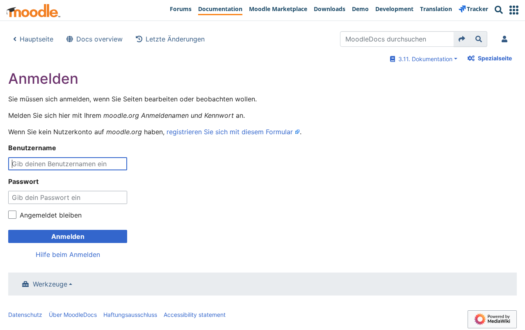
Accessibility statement (195, 314)
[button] (514, 10)
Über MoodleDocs (73, 314)
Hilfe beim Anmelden (68, 254)
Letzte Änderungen (175, 39)
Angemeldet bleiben (51, 215)
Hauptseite (36, 39)
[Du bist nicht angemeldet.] (506, 39)
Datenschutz (25, 314)
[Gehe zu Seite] (462, 39)
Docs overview (99, 39)
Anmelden (67, 236)
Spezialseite (495, 58)
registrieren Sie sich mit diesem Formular (230, 132)
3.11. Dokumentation (423, 58)
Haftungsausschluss (130, 314)
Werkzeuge (50, 284)
